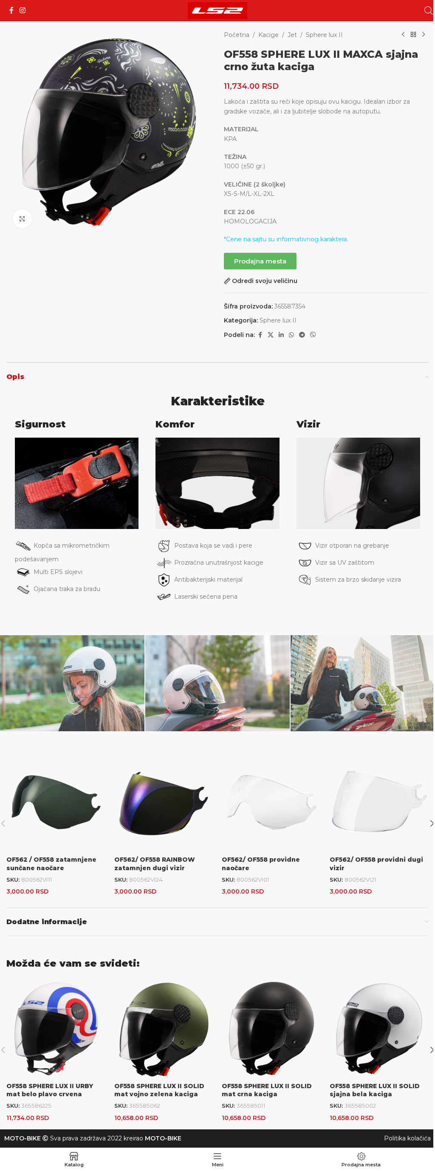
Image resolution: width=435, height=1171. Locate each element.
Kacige (268, 35)
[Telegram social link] (302, 335)
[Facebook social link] (11, 10)
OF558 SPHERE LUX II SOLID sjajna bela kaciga (375, 1090)
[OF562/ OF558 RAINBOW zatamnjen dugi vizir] (164, 802)
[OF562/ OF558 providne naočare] (271, 802)
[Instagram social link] (22, 10)
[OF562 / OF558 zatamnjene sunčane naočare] (56, 802)
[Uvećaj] (22, 218)
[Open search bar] (428, 10)
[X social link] (270, 335)
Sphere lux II (324, 35)
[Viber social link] (313, 335)
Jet (292, 35)
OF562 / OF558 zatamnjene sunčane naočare (51, 864)
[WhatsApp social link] (291, 335)
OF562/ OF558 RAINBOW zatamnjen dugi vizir (154, 864)
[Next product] (423, 35)
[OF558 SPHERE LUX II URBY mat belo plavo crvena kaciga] (56, 1028)
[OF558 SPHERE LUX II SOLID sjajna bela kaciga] (379, 1028)
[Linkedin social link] (281, 335)
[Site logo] (217, 10)
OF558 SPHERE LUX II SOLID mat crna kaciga (267, 1090)
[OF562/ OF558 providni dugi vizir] (379, 802)
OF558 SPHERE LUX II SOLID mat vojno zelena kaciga (159, 1090)
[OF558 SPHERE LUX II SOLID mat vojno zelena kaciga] (164, 1028)
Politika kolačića (407, 1138)
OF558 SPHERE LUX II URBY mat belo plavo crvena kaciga (49, 1094)
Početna (236, 35)
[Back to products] (413, 35)
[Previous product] (403, 35)
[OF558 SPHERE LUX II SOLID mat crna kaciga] (271, 1028)
